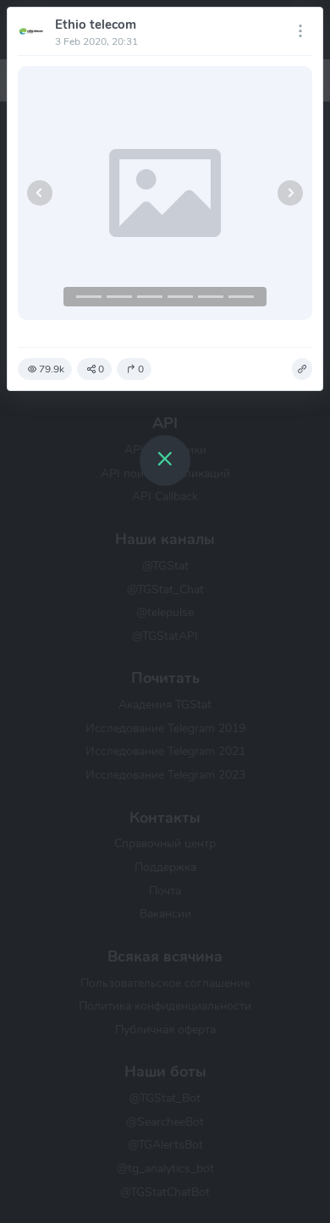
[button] (40, 193)
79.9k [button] (51, 369)
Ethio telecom (95, 24)
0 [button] (101, 369)
